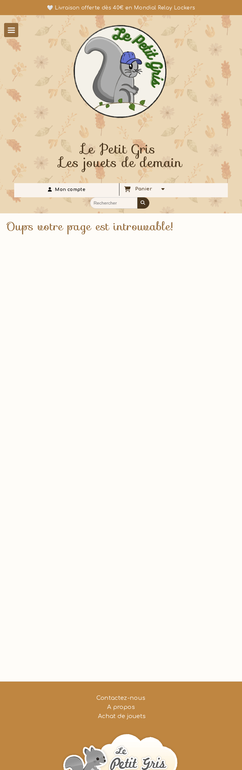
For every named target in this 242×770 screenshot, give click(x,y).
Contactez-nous (120, 698)
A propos (121, 707)
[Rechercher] (143, 203)
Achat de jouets (121, 716)
